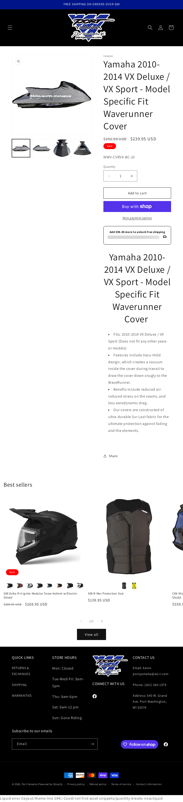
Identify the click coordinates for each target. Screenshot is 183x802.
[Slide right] (102, 621)
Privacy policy (76, 784)
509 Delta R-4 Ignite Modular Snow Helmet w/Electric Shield (40, 596)
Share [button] (113, 456)
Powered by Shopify (50, 784)
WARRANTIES (22, 695)
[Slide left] (81, 621)
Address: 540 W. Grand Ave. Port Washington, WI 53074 (150, 701)
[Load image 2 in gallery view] (41, 148)
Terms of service (121, 784)
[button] (10, 27)
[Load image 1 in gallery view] (21, 148)
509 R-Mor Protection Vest (106, 593)
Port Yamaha (30, 784)
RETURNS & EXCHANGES (21, 671)
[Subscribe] (92, 744)
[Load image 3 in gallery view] (62, 148)
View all (91, 634)
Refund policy (98, 784)
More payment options (137, 218)
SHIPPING (19, 685)
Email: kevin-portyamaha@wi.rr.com (151, 671)
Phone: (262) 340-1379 (150, 685)
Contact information (149, 784)
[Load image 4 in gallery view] (82, 148)
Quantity (109, 167)
